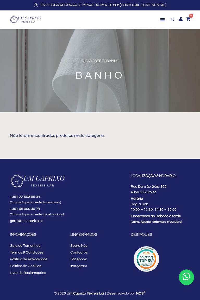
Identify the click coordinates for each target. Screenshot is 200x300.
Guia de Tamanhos (25, 246)
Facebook (78, 259)
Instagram (78, 266)
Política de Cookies (25, 266)
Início (86, 61)
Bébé (99, 61)
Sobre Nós (79, 246)
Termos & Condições (26, 252)
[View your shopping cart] (188, 19)
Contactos (79, 252)
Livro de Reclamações (28, 273)
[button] (162, 19)
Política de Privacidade (28, 259)
